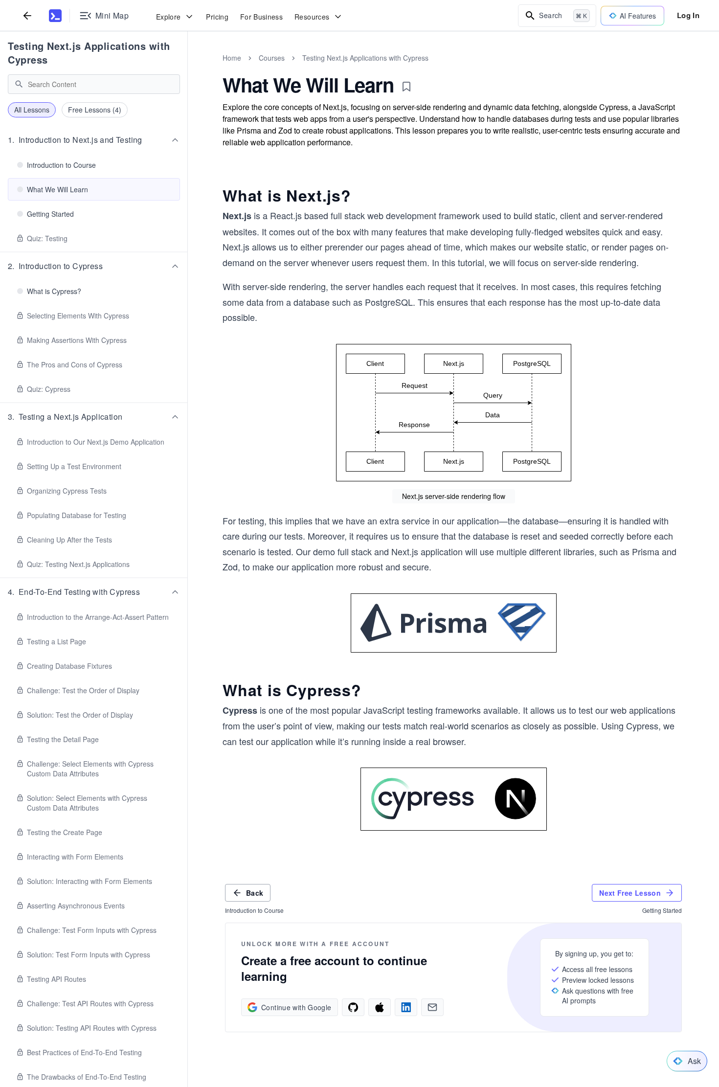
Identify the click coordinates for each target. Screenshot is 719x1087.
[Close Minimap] (188, 68)
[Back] (27, 15)
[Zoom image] (453, 412)
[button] (94, 140)
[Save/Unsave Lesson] (406, 86)
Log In (688, 15)
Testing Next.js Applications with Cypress (89, 53)
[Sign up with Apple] (379, 1007)
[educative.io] (55, 15)
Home (232, 58)
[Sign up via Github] (353, 1007)
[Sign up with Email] (432, 1007)
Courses (272, 58)
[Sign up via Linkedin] (406, 1007)
